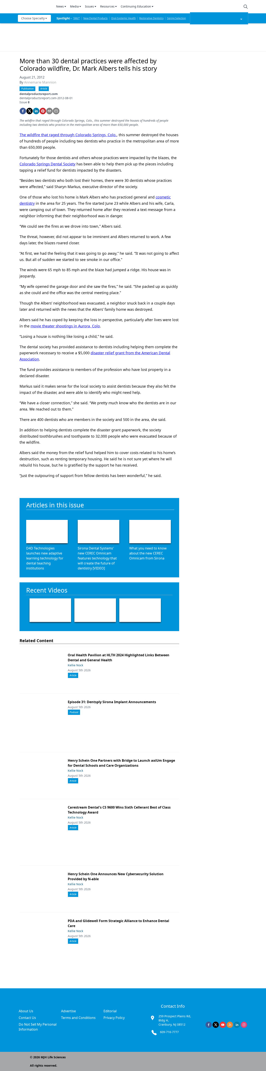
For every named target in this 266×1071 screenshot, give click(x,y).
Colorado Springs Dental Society (47, 163)
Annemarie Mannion (40, 82)
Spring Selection (176, 18)
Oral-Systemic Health (123, 18)
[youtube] (223, 1025)
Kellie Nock (75, 665)
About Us (26, 1011)
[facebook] (23, 111)
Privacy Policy (114, 1017)
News (60, 6)
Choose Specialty (33, 18)
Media (74, 6)
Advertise (68, 1011)
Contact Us (27, 1017)
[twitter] (29, 111)
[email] (49, 111)
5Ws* (76, 18)
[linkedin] (36, 111)
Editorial (110, 1011)
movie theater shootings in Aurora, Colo (65, 325)
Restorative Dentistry (151, 18)
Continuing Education (136, 6)
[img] (34, 7)
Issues (89, 6)
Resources (107, 6)
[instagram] (244, 1025)
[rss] (230, 1025)
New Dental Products (95, 18)
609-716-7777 (169, 1032)
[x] (216, 1025)
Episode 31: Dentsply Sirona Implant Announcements (112, 702)
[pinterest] (42, 111)
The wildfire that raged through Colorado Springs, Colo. (68, 134)
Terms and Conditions (78, 1017)
